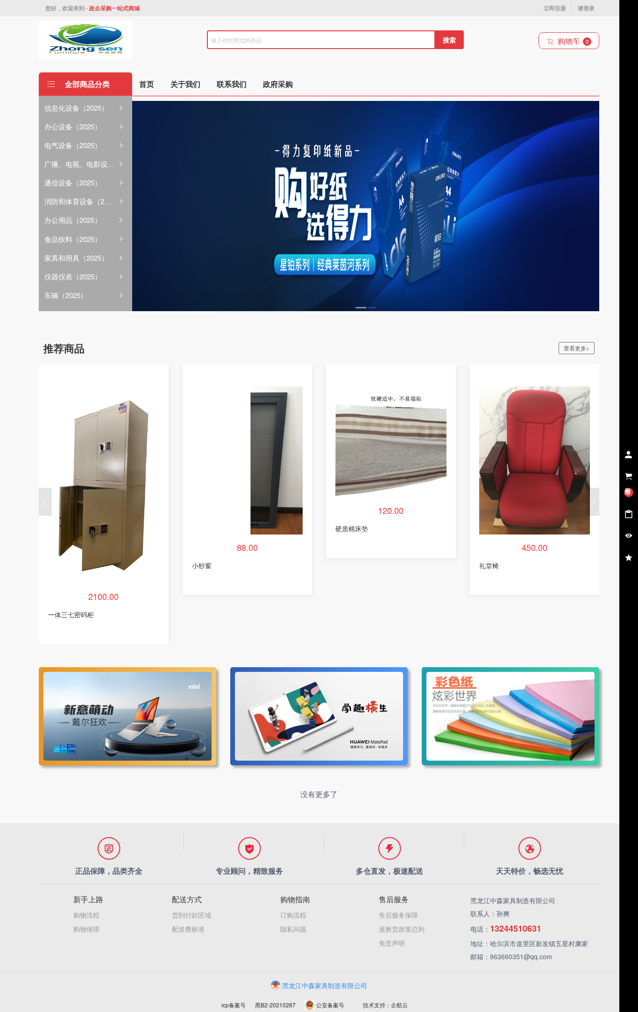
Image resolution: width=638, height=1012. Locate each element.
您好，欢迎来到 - (92, 8)
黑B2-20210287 (275, 1005)
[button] (45, 502)
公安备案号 (330, 1005)
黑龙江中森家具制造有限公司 (324, 985)
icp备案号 (233, 1005)
